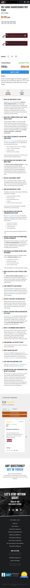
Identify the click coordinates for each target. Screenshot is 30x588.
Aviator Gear (7, 584)
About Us (15, 523)
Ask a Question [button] (15, 416)
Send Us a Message (15, 560)
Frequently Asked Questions (15, 532)
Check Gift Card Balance (15, 546)
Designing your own (9, 316)
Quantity (3, 56)
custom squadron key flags (12, 215)
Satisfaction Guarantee (15, 529)
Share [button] (9, 448)
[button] (15, 450)
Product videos (22, 93)
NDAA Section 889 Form (15, 535)
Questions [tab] (15, 409)
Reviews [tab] (5, 409)
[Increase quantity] (16, 56)
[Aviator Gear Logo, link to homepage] (3, 2)
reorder (15, 332)
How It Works (15, 526)
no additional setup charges (16, 364)
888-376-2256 (15, 551)
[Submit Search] (17, 2)
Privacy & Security (22, 584)
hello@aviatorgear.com (10, 358)
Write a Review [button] (15, 413)
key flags (10, 102)
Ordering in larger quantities (11, 292)
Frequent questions (8, 93)
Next (26, 436)
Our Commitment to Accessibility (15, 543)
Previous (3, 436)
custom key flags (10, 141)
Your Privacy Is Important (15, 540)
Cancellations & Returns (15, 537)
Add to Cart (15, 72)
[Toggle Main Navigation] (28, 2)
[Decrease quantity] (8, 56)
